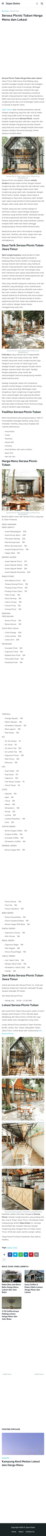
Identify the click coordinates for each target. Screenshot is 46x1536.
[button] (3, 3)
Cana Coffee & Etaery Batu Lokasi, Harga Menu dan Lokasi (34, 1288)
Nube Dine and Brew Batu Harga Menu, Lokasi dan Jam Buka (11, 1288)
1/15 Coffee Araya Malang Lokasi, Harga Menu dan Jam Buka (10, 1315)
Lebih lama (38, 1374)
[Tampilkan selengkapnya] (4, 1259)
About (21, 1532)
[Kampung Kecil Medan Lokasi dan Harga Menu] (23, 1444)
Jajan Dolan (13, 3)
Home (14, 1532)
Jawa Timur (14, 11)
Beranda (5, 11)
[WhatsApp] (20, 1254)
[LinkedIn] (26, 1254)
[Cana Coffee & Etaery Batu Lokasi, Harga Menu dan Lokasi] (34, 1276)
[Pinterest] (31, 1254)
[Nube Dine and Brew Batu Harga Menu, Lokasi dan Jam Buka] (11, 1276)
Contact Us (30, 1532)
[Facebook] (10, 1254)
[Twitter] (15, 1254)
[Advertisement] (23, 50)
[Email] (36, 1254)
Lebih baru (7, 1374)
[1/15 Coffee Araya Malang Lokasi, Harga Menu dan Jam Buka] (11, 1303)
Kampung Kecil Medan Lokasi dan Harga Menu (21, 1463)
